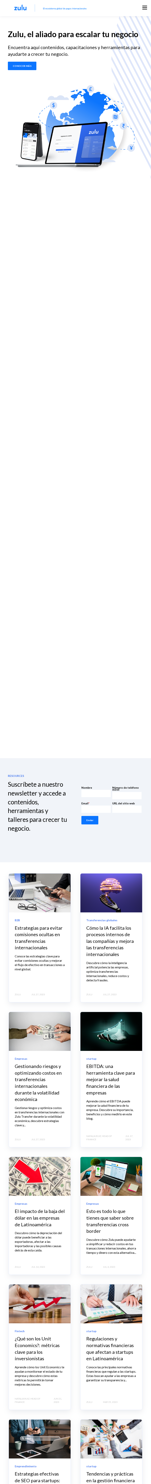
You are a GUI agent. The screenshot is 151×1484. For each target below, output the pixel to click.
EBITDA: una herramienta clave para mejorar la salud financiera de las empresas (110, 1079)
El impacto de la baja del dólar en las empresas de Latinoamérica (40, 1217)
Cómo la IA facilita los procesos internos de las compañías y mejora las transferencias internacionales (110, 941)
